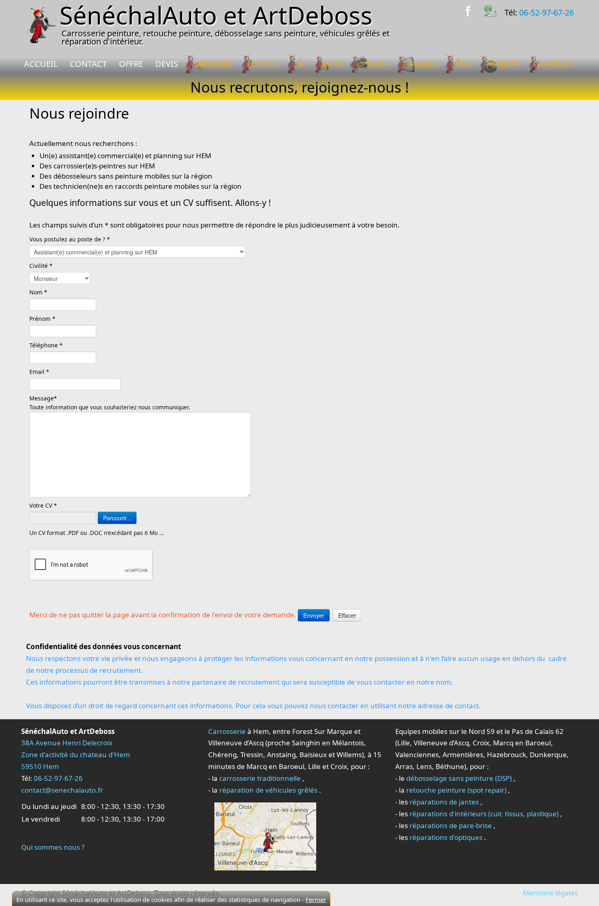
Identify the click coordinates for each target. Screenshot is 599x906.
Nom (36, 292)
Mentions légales (550, 892)
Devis (166, 63)
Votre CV (41, 505)
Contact (88, 63)
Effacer (347, 615)
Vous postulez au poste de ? (68, 239)
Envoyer (313, 615)
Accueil (40, 63)
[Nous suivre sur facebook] (473, 9)
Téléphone (44, 345)
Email (37, 372)
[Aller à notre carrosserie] (265, 835)
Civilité (39, 266)
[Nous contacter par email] (494, 9)
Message (41, 398)
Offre (131, 63)
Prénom (40, 319)
